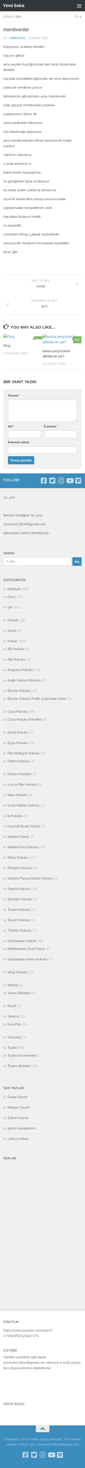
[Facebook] (43, 480)
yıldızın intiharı (18, 1139)
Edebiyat (13, 589)
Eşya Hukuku (17, 743)
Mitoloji (12, 985)
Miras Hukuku (17, 857)
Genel (11, 630)
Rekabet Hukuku (19, 868)
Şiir (18, 17)
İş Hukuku (15, 816)
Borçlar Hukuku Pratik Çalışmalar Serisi (36, 698)
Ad (11, 426)
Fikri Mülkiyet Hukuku (23, 753)
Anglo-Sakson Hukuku (24, 680)
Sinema (13, 1016)
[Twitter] (52, 480)
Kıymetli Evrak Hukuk (23, 826)
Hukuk (12, 641)
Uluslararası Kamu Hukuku (27, 959)
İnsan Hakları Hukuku (23, 805)
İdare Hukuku (17, 795)
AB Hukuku (15, 649)
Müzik (12, 1006)
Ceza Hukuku (17, 711)
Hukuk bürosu (13, 1403)
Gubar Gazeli (17, 1097)
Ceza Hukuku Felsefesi (24, 719)
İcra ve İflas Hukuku (22, 784)
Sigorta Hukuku (18, 889)
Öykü (7, 17)
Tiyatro (12, 1047)
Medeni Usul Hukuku (23, 847)
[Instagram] (61, 480)
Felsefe (12, 620)
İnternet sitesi (18, 442)
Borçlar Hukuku (19, 691)
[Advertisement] (37, 1230)
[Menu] (79, 5)
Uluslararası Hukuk (21, 941)
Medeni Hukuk (18, 836)
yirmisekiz (17, 38)
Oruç (7, 345)
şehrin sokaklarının (21, 1128)
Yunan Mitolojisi (18, 993)
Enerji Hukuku (17, 732)
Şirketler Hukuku (19, 899)
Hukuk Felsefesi (19, 774)
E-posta (51, 426)
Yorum (14, 395)
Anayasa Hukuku (20, 670)
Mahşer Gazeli (18, 1107)
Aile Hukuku (16, 659)
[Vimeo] (78, 480)
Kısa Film (14, 1024)
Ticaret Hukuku (18, 909)
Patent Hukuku (18, 761)
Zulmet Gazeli (17, 1118)
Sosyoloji (14, 1037)
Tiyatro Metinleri (19, 1066)
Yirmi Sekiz (14, 5)
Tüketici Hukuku (19, 930)
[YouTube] (69, 480)
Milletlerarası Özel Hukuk (26, 949)
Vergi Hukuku (17, 972)
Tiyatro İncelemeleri (21, 1055)
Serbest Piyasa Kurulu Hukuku (30, 878)
